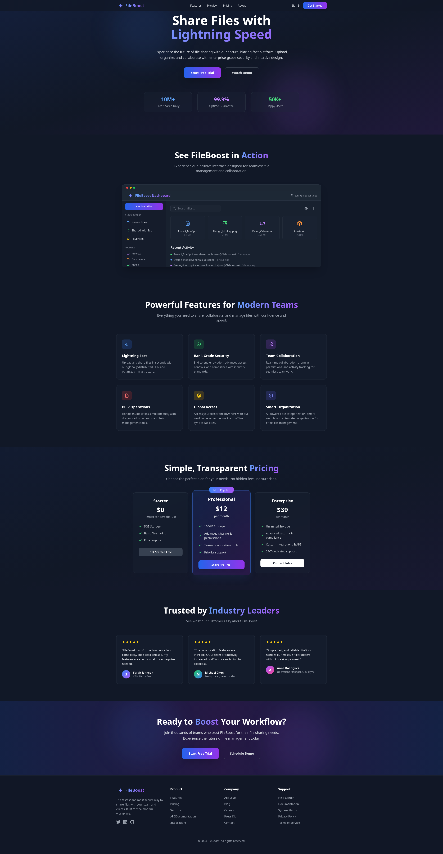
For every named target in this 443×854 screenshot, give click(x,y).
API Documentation (183, 816)
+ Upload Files (144, 206)
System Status (287, 810)
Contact (229, 823)
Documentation (288, 804)
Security (175, 810)
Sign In (296, 5)
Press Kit (230, 816)
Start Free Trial (202, 73)
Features (196, 5)
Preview (212, 5)
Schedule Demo (242, 753)
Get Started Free (161, 552)
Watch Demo (242, 73)
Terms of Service (289, 823)
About (242, 5)
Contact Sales (282, 563)
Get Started (315, 5)
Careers (229, 810)
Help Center (286, 798)
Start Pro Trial (221, 565)
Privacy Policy (287, 816)
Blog (227, 804)
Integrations (178, 823)
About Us (230, 798)
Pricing (227, 5)
